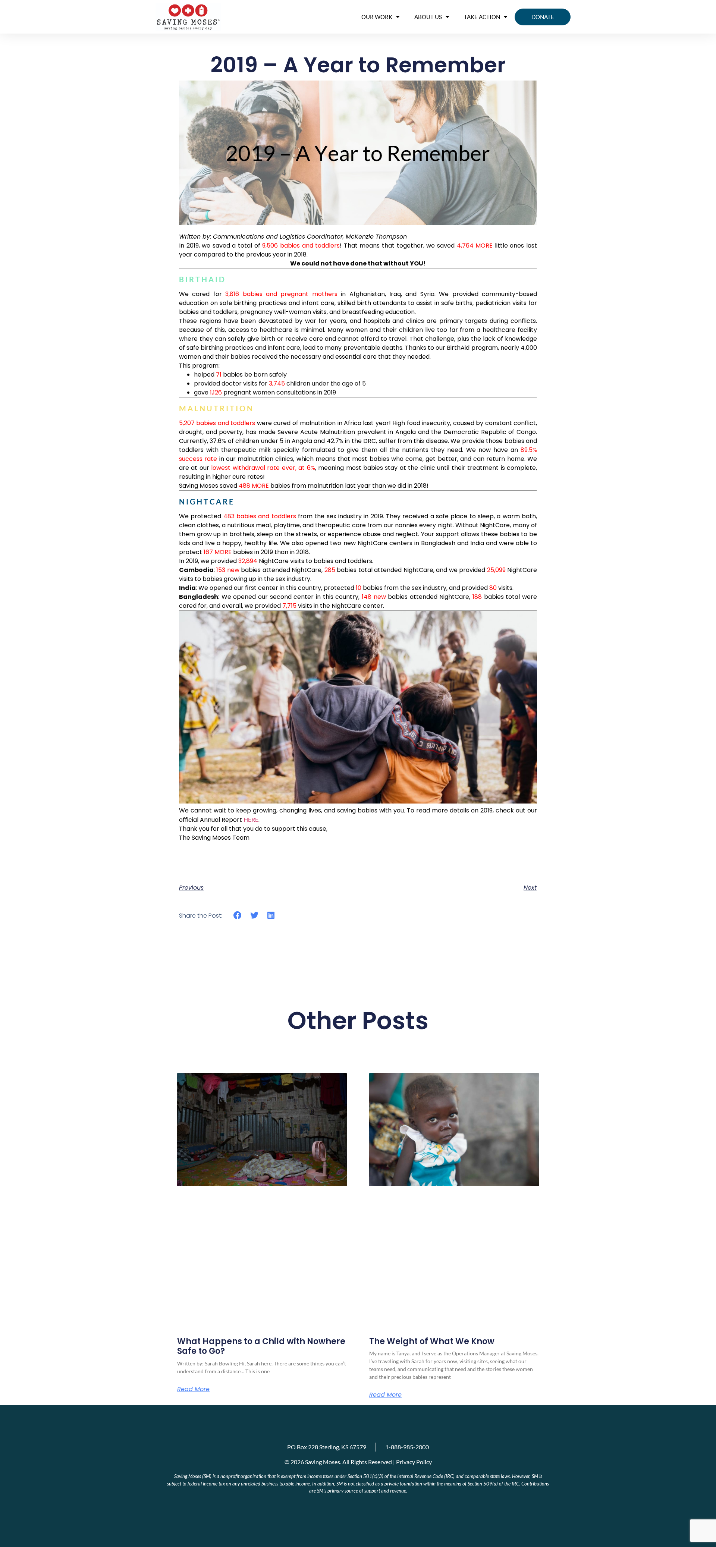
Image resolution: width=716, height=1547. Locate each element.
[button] (237, 915)
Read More (193, 1389)
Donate (542, 16)
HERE (251, 819)
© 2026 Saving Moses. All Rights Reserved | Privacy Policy (358, 1461)
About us (428, 16)
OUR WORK (376, 16)
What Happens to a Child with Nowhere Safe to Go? (261, 1346)
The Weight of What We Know (431, 1341)
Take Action (482, 16)
